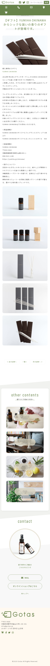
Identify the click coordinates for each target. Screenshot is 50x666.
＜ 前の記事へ (12, 362)
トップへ (26, 593)
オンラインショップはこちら (25, 586)
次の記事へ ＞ (37, 362)
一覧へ (24, 362)
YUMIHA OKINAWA (9, 71)
